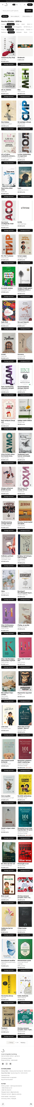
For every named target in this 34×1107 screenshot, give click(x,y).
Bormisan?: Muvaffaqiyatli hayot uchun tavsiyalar (24, 592)
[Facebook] (10, 1063)
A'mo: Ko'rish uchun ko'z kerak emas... (8, 455)
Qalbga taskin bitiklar (25, 420)
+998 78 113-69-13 (6, 1090)
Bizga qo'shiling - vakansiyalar (9, 1060)
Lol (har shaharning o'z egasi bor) (24, 155)
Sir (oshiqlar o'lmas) (24, 122)
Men (19, 90)
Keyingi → (23, 1042)
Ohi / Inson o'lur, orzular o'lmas (23, 489)
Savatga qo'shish (9, 64)
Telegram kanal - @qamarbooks (10, 1092)
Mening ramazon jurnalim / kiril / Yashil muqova (25, 1029)
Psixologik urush (23, 863)
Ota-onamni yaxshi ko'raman (7, 761)
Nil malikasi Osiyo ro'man (7, 693)
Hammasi (8, 27)
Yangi (17, 24)
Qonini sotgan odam (8, 828)
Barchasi (5, 16)
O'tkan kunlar (22, 928)
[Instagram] (6, 1063)
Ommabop (11, 24)
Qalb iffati (4, 322)
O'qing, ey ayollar (23, 625)
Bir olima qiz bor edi (8, 863)
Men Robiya (5, 122)
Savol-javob (12, 1096)
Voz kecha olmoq (7, 996)
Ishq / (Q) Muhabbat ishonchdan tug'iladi (8, 659)
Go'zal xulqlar (22, 256)
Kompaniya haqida (6, 1058)
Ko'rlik (20, 222)
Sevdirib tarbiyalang (24, 796)
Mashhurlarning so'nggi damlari (6, 522)
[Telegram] (2, 1063)
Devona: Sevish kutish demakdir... (25, 522)
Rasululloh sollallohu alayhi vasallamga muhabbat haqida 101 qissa (25, 761)
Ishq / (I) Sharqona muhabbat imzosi (7, 625)
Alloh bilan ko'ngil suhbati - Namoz (24, 727)
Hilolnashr (19, 32)
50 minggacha (18, 27)
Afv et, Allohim (6, 90)
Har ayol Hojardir (23, 322)
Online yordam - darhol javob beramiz (11, 1086)
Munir (25, 32)
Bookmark (21, 57)
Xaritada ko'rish (5, 1075)
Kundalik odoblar (7, 288)
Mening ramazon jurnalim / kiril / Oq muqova (24, 896)
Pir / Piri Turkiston (7, 256)
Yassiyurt (4, 1028)
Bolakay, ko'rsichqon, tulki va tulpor (25, 556)
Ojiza (3, 591)
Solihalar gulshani (7, 556)
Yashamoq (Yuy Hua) (8, 57)
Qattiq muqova (19, 29)
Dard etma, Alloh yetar (6, 189)
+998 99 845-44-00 (6, 1088)
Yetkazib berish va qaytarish (8, 1077)
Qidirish (28, 10)
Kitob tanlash (4, 1096)
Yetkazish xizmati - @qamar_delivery (11, 1094)
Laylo (19, 188)
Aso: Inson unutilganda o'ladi (7, 222)
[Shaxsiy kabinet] (24, 4)
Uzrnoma (21, 354)
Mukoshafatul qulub (24, 960)
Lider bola (4, 726)
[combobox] (12, 10)
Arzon (23, 24)
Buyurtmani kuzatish (7, 1079)
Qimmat (29, 24)
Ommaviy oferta (5, 1098)
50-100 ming (27, 27)
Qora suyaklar (5, 796)
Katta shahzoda (23, 996)
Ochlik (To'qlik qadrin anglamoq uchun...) (25, 289)
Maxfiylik (13, 1098)
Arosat (3, 354)
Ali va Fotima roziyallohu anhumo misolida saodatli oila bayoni (8, 155)
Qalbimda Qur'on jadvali (7, 929)
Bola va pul (5, 896)
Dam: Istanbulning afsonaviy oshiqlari (7, 387)
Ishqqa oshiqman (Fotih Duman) (7, 489)
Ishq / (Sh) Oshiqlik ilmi (24, 659)
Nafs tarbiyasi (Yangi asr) (8, 421)
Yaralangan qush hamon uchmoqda (24, 455)
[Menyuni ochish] (2, 4)
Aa (31, 1104)
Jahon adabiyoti (15, 16)
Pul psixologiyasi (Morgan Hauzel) (23, 387)
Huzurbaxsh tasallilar (8, 960)
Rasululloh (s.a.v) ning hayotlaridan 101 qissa (25, 829)
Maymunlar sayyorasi (25, 693)
